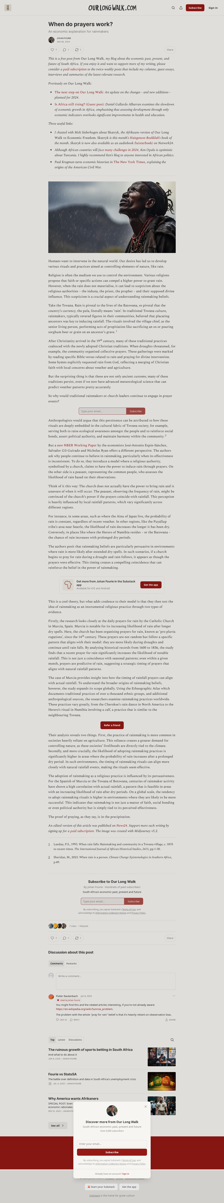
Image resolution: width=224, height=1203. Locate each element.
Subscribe (112, 1152)
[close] (145, 1106)
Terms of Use (129, 1160)
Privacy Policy (138, 1163)
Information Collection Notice (111, 1163)
